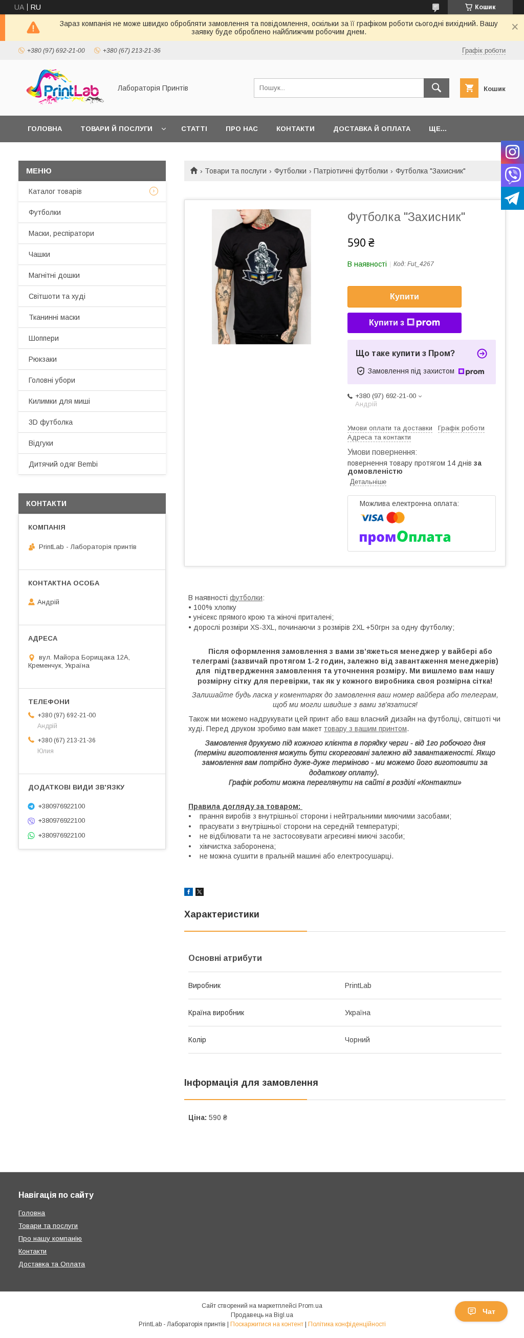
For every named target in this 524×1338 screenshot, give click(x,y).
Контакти (295, 129)
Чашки (39, 254)
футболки (246, 598)
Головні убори (52, 380)
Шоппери (44, 338)
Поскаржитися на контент (266, 1324)
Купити (404, 296)
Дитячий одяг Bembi (63, 464)
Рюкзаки (43, 359)
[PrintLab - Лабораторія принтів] (61, 102)
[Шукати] (436, 88)
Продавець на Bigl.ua (262, 1315)
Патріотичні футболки (351, 171)
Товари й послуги (116, 129)
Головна (45, 129)
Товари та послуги (236, 171)
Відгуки (41, 443)
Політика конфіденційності (347, 1324)
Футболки (290, 171)
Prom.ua (310, 1305)
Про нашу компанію (50, 1238)
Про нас (242, 129)
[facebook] (188, 893)
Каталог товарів (55, 191)
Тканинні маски (54, 317)
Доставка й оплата (371, 129)
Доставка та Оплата (51, 1264)
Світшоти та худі (57, 296)
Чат (489, 1311)
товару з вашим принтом (365, 729)
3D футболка (51, 422)
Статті (194, 129)
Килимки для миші (59, 401)
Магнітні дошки (54, 275)
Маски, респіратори (61, 233)
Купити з (386, 322)
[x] (199, 893)
